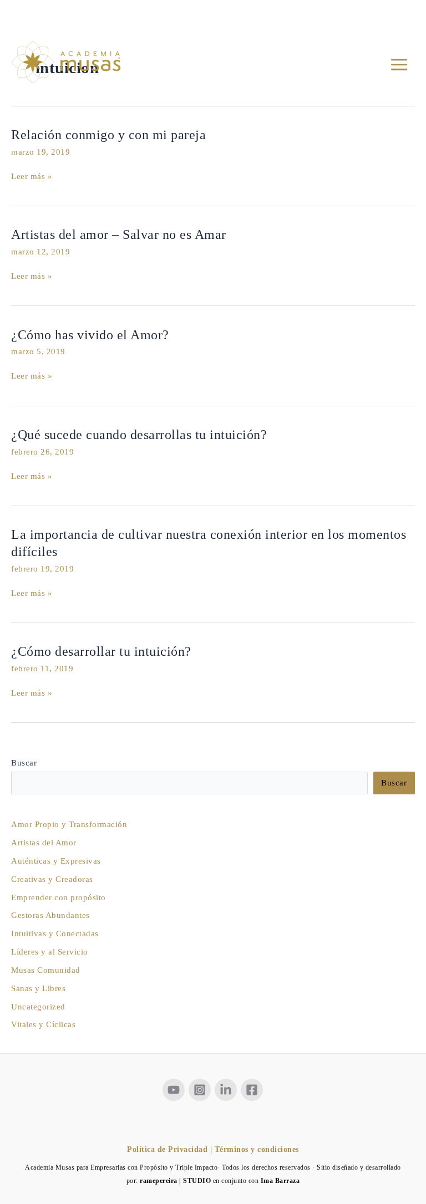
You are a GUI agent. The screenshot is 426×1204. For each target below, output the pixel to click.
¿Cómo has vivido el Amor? (90, 335)
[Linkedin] (226, 1090)
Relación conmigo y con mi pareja (108, 134)
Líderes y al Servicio (49, 951)
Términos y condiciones (257, 1149)
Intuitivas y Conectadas (55, 933)
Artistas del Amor (44, 842)
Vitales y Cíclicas (43, 1024)
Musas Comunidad (45, 970)
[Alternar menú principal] (399, 65)
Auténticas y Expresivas (56, 860)
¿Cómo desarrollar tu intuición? (101, 651)
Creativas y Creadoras (52, 879)
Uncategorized (38, 1006)
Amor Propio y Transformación (69, 824)
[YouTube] (174, 1090)
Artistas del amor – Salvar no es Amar (118, 234)
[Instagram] (200, 1090)
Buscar (24, 762)
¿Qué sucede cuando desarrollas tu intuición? (139, 434)
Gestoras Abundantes (50, 915)
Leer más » (31, 176)
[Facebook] (252, 1090)
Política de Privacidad (167, 1149)
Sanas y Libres (38, 988)
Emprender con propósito (58, 897)
